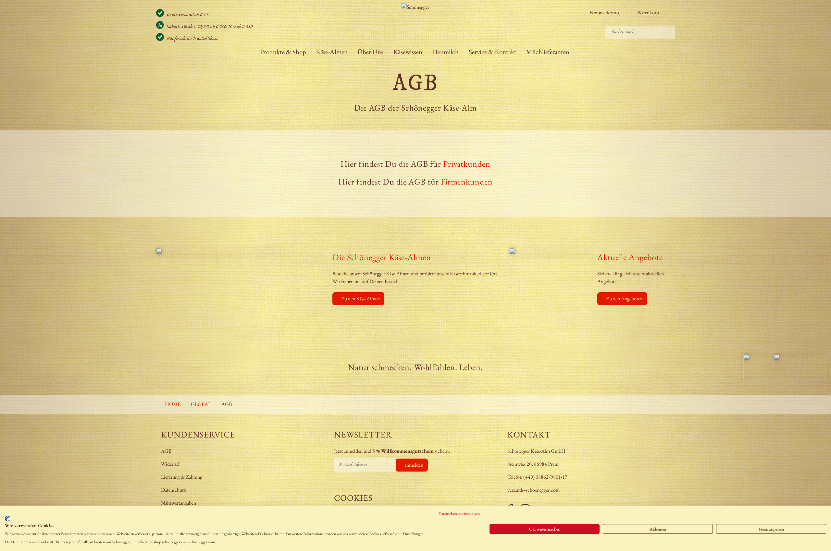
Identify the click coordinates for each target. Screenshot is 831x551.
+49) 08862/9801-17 (546, 476)
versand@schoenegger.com (533, 489)
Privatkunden (466, 163)
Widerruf (170, 464)
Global (201, 404)
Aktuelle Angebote (630, 257)
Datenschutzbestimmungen (459, 513)
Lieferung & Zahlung (182, 476)
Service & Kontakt (492, 51)
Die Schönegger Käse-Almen (381, 257)
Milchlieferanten (547, 51)
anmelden (413, 464)
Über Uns (370, 51)
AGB (166, 451)
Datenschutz (173, 489)
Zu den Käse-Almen (360, 298)
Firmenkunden (467, 181)
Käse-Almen (332, 51)
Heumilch (445, 51)
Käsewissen (407, 51)
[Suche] (667, 32)
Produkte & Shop (283, 51)
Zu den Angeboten (624, 298)
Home (172, 404)
